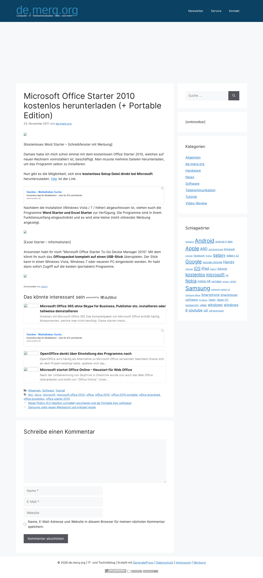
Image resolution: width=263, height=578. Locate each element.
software (191, 299)
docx (38, 394)
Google (193, 261)
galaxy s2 (232, 255)
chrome (189, 256)
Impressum (183, 562)
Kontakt (234, 11)
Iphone (222, 269)
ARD (204, 249)
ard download (216, 249)
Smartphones (229, 294)
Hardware (193, 170)
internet (189, 269)
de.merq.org (194, 164)
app (230, 241)
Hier (54, 179)
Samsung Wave (192, 295)
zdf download (216, 310)
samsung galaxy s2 (220, 289)
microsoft (49, 394)
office (90, 394)
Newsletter (195, 11)
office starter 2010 (58, 398)
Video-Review (196, 203)
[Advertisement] (131, 51)
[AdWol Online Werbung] (101, 297)
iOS (197, 268)
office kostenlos (34, 398)
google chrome (212, 262)
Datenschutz (164, 562)
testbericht (192, 305)
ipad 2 (213, 268)
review (225, 281)
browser (229, 249)
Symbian (203, 300)
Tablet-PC (223, 299)
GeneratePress (143, 562)
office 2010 (102, 394)
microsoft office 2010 (71, 394)
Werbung (199, 562)
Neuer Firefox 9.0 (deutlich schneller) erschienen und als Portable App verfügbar (80, 403)
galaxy (219, 255)
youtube (195, 310)
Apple (192, 248)
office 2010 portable (124, 394)
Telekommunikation (200, 190)
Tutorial (60, 390)
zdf (206, 310)
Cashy (44, 286)
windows (215, 305)
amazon (189, 241)
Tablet (212, 299)
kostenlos (195, 274)
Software (48, 390)
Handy (228, 262)
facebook (199, 255)
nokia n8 (204, 281)
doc (30, 394)
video (203, 305)
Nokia (191, 280)
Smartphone (210, 295)
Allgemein (34, 390)
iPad (205, 268)
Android (204, 240)
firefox (209, 256)
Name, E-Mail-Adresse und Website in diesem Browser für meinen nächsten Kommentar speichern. (96, 524)
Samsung (197, 288)
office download (149, 394)
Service (216, 11)
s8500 (233, 281)
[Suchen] (233, 95)
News (189, 177)
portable (216, 281)
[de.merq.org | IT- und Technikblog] (52, 11)
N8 (227, 275)
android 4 (221, 241)
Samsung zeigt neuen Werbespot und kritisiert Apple (62, 407)
